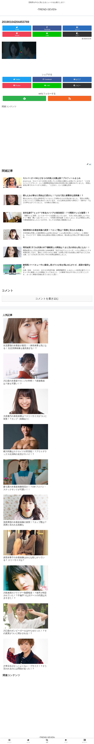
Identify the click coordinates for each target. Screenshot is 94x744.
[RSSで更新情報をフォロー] (69, 98)
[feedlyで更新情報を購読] (24, 98)
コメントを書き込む (47, 298)
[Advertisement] (47, 135)
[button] (87, 404)
